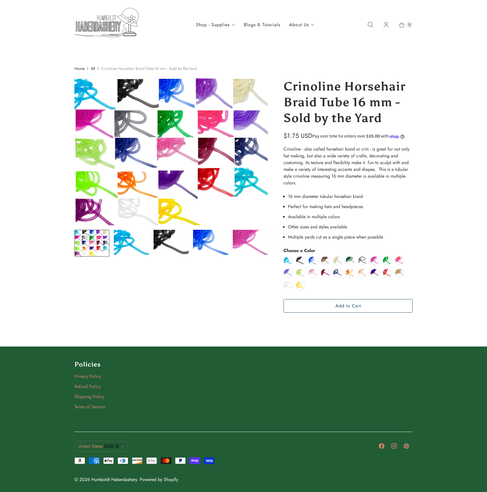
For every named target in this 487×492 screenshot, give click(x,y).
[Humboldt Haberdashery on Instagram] (394, 446)
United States (98, 446)
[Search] (370, 25)
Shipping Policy (89, 396)
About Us (299, 24)
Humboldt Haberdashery (114, 479)
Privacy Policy (87, 376)
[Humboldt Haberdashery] (106, 25)
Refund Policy (87, 386)
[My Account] (386, 25)
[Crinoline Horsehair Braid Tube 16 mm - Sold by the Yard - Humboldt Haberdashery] (171, 152)
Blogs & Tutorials (262, 24)
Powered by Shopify (159, 479)
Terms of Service (89, 406)
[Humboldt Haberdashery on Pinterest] (406, 446)
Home (79, 68)
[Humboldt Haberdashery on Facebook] (381, 446)
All (93, 68)
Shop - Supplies (213, 24)
